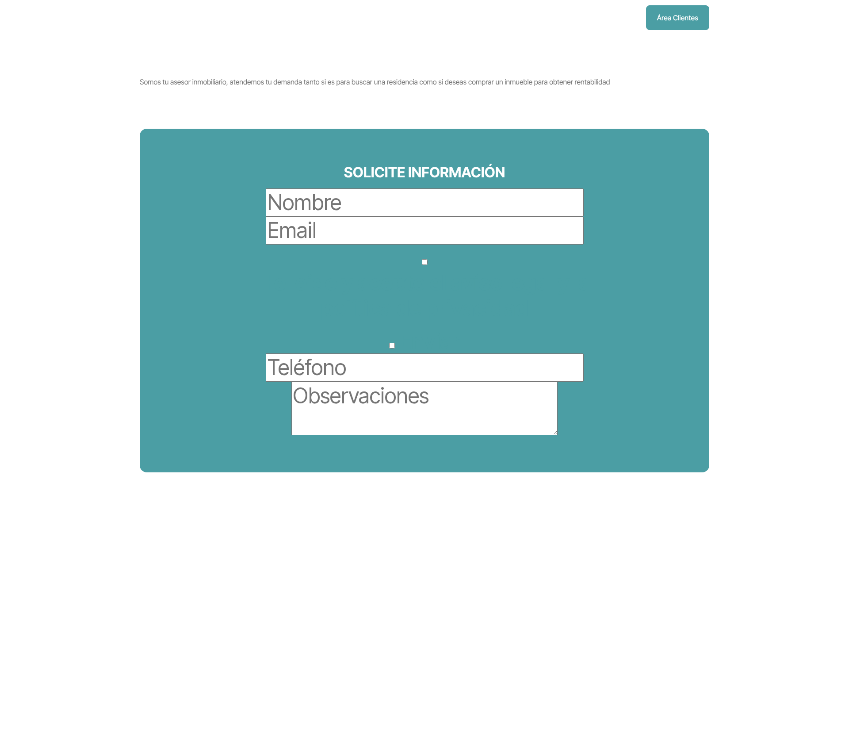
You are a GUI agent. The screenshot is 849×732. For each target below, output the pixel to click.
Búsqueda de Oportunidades (591, 575)
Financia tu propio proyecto (589, 613)
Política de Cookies (182, 672)
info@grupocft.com (169, 639)
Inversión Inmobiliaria (382, 575)
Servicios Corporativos (385, 633)
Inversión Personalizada (583, 650)
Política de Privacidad (186, 663)
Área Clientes (677, 17)
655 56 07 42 (167, 624)
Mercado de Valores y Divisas (395, 604)
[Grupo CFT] (159, 17)
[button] (275, 17)
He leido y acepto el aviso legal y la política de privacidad (424, 295)
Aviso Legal (171, 655)
